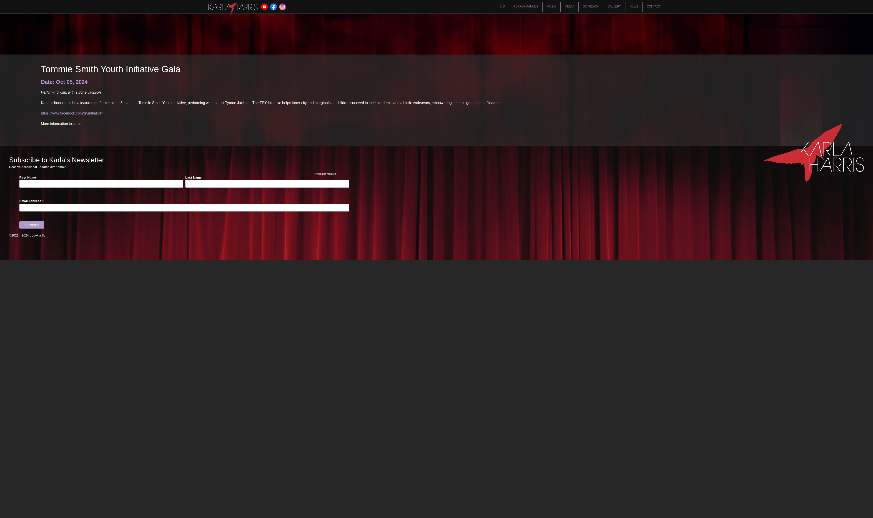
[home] (233, 9)
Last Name (193, 177)
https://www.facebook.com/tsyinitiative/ (72, 113)
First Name (27, 177)
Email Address (31, 201)
